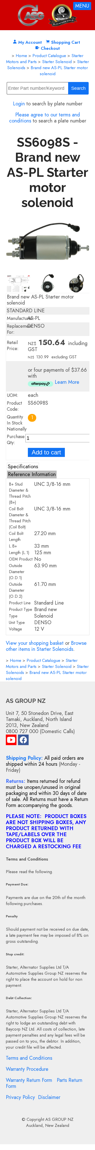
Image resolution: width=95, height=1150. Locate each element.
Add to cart (46, 452)
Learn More (67, 382)
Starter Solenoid (57, 62)
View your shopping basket (35, 643)
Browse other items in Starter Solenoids (46, 646)
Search (78, 88)
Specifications (23, 466)
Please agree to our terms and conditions (44, 117)
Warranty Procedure (27, 1069)
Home (21, 56)
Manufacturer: (20, 318)
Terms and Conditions (29, 1058)
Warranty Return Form (29, 1080)
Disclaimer (49, 1097)
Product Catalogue (49, 56)
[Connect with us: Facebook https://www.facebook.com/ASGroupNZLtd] (23, 741)
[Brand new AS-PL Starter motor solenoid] (47, 270)
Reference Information (32, 474)
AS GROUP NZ (59, 1119)
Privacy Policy (20, 1097)
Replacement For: (19, 329)
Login (19, 103)
